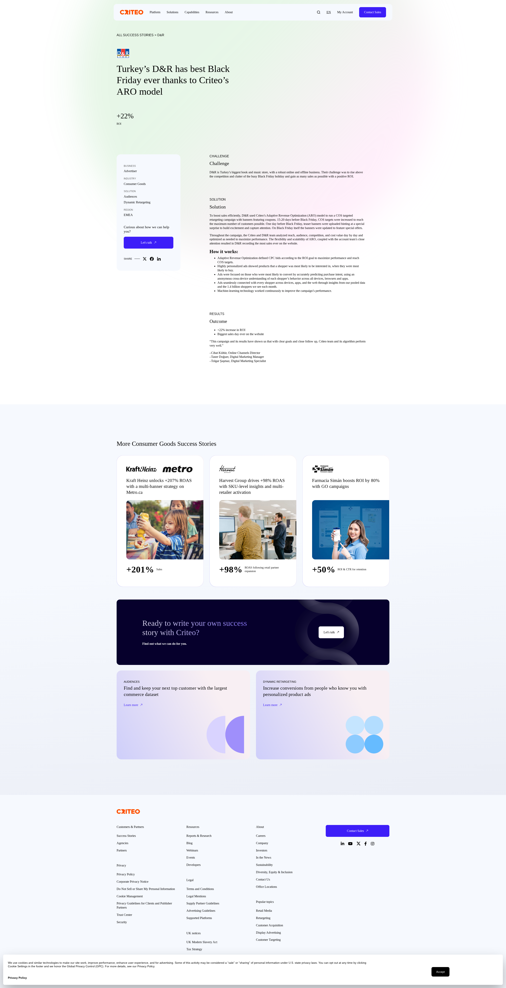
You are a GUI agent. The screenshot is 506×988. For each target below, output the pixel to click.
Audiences (130, 196)
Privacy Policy (126, 874)
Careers (260, 835)
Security (122, 922)
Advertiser (130, 171)
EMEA (128, 215)
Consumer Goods (135, 184)
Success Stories (126, 835)
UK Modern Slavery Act (201, 942)
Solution (130, 191)
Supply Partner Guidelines (202, 903)
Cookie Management (130, 896)
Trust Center (124, 914)
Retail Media (264, 910)
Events (190, 857)
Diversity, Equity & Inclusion (274, 872)
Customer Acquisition (269, 925)
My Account (345, 12)
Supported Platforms (199, 918)
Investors (261, 850)
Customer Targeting (268, 939)
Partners (122, 850)
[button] (318, 12)
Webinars (192, 850)
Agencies (122, 843)
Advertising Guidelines (200, 910)
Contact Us (263, 879)
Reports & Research (198, 835)
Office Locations (266, 886)
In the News (263, 857)
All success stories (135, 35)
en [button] (329, 12)
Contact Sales (372, 12)
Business (130, 166)
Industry (130, 178)
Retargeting (263, 918)
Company (262, 843)
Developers (193, 864)
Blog (189, 843)
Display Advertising (268, 932)
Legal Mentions (196, 896)
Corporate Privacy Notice (132, 881)
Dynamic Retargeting (137, 202)
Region (128, 209)
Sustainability (264, 864)
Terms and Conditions (200, 889)
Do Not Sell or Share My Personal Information (146, 889)
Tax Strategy (194, 949)
